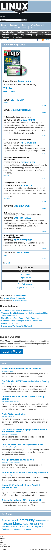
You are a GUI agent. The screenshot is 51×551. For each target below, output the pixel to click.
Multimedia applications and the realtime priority (16, 158)
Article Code (9, 91)
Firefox (5, 255)
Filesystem (7, 199)
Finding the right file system (15, 182)
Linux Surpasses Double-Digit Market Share (22, 444)
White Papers (36, 25)
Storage (12, 371)
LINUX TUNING (28, 119)
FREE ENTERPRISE (23, 240)
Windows (6, 103)
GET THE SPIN (17, 99)
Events (45, 520)
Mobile (25, 524)
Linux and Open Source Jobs (14, 298)
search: (2, 17)
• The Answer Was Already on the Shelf (16, 310)
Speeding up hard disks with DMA (17, 140)
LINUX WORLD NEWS (21, 110)
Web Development (34, 526)
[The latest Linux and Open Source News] (42, 40)
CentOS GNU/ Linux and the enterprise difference (15, 236)
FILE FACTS (26, 185)
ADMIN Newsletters (20, 300)
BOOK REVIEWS (22, 206)
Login (47, 40)
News (3, 25)
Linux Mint (16, 401)
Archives (4, 28)
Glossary (5, 549)
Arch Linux (4, 416)
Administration (5, 401)
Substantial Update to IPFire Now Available (22, 500)
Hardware (7, 523)
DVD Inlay (7, 88)
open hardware (5, 371)
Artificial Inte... (5, 434)
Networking (17, 37)
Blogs (24, 25)
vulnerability (17, 462)
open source (26, 529)
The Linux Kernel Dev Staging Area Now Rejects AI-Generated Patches (24, 430)
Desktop (4, 447)
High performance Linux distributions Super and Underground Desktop (22, 214)
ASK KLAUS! (23, 252)
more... (44, 105)
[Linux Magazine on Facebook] (38, 40)
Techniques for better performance (17, 117)
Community (26, 519)
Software (5, 37)
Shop (33, 28)
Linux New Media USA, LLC (42, 549)
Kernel (11, 401)
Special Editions (19, 28)
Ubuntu (3, 490)
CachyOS (10, 416)
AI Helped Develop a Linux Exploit (18, 459)
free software (15, 529)
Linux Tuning (25, 80)
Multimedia (6, 175)
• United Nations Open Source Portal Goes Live (19, 318)
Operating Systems (43, 34)
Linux (7, 447)
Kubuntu (7, 384)
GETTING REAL (28, 162)
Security (15, 434)
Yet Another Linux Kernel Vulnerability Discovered (25, 472)
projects (12, 384)
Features (13, 25)
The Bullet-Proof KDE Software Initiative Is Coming (25, 381)
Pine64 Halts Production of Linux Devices (21, 368)
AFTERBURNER (28, 142)
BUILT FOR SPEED (22, 217)
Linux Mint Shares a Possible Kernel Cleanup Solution (23, 397)
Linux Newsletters (19, 295)
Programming (26, 34)
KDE (3, 384)
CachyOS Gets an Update (14, 414)
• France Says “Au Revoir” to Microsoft (16, 326)
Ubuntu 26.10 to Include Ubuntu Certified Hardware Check (21, 486)
